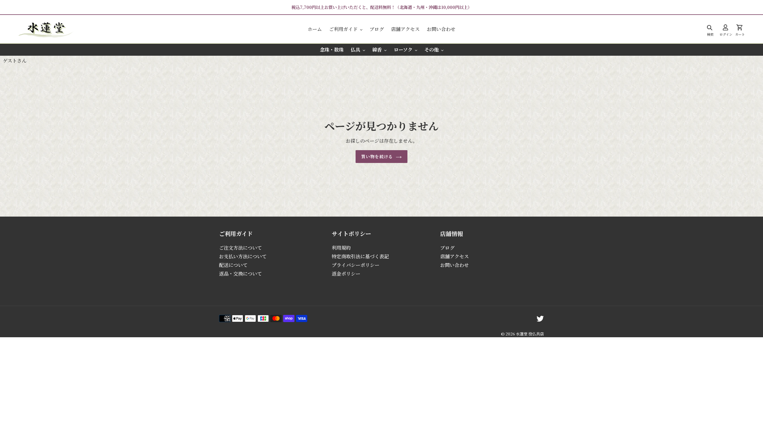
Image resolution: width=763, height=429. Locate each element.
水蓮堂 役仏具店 (530, 334)
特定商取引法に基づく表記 (360, 256)
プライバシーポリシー (355, 265)
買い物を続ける (377, 156)
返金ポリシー (346, 273)
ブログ (447, 247)
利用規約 (341, 247)
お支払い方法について (243, 256)
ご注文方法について (240, 247)
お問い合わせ (454, 265)
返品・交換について (240, 273)
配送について (233, 265)
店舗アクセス (454, 256)
